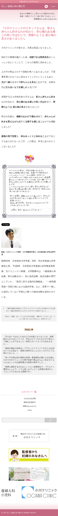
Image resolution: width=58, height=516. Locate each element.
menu (53, 6)
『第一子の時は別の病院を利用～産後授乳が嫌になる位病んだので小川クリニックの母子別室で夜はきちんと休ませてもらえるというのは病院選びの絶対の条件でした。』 (28, 359)
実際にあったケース (29, 406)
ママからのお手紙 (30, 398)
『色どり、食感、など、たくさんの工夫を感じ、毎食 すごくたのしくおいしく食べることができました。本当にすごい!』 (28, 318)
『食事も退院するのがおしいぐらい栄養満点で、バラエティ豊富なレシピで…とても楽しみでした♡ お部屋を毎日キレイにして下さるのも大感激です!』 (28, 369)
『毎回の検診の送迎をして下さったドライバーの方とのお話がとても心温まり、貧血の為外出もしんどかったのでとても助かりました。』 (30, 310)
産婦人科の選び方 (30, 402)
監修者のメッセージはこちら (45, 19)
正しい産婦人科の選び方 (13, 6)
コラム (29, 410)
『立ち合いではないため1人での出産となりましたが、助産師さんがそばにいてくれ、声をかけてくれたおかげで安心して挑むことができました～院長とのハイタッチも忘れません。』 (28, 340)
